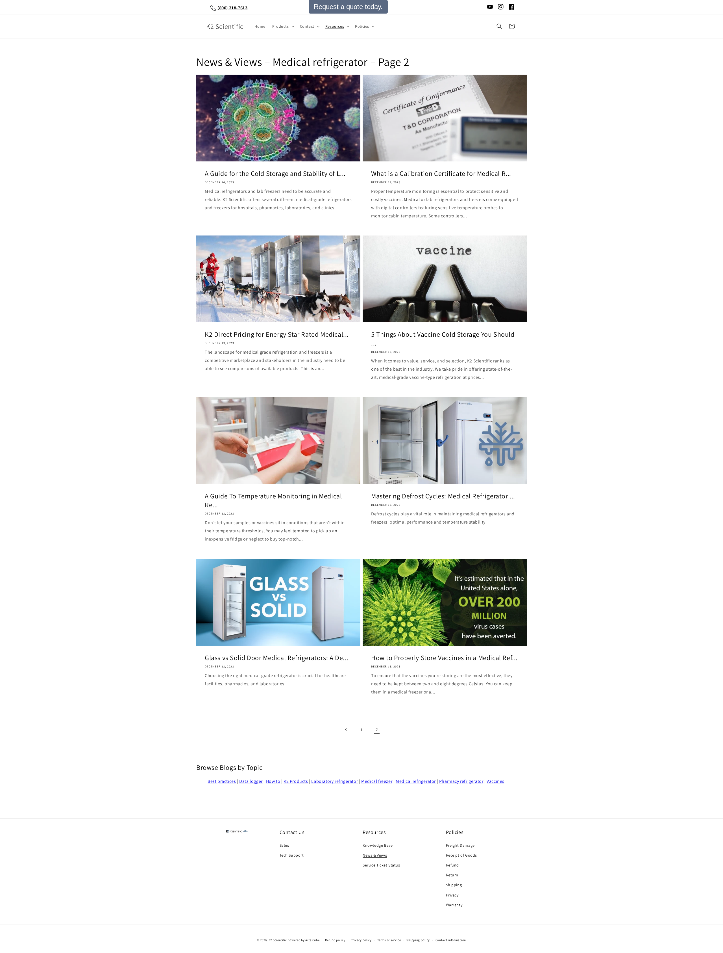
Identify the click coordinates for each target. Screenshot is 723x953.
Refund (452, 865)
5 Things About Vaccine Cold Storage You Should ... (443, 338)
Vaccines (495, 781)
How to (273, 781)
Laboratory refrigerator (334, 781)
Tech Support (292, 855)
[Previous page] (346, 729)
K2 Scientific (278, 940)
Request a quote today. (348, 6)
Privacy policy (361, 940)
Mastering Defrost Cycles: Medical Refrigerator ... (443, 496)
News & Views (375, 855)
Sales (284, 845)
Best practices (222, 781)
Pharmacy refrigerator (461, 781)
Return (452, 875)
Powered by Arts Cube (303, 940)
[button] (283, 26)
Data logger (251, 781)
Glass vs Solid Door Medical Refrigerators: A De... (277, 657)
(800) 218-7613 (232, 8)
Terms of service (389, 940)
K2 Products (296, 781)
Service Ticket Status (381, 865)
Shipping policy (418, 940)
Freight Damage (460, 845)
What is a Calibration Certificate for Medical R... (441, 173)
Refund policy (335, 940)
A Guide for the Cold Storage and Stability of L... (275, 173)
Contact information (450, 940)
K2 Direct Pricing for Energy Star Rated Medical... (277, 334)
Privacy (452, 895)
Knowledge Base (378, 845)
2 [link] (377, 729)
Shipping (454, 884)
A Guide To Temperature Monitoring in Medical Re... (273, 500)
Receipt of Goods (461, 855)
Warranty (454, 904)
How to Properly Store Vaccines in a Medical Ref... (444, 657)
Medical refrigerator (416, 781)
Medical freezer (376, 781)
